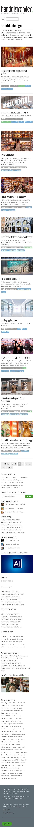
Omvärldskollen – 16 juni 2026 (15, 512)
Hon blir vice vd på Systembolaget (11, 773)
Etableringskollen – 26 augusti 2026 (12, 731)
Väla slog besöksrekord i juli (9, 624)
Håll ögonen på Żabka (12, 544)
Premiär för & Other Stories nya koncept (17, 237)
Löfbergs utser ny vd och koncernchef (13, 647)
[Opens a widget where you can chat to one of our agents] (7, 824)
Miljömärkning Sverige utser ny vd (11, 641)
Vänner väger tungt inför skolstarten (12, 775)
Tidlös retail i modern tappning (13, 196)
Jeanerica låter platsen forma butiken (12, 594)
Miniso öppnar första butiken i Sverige (12, 532)
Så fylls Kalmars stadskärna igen (11, 768)
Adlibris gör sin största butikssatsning (12, 604)
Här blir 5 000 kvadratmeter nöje (11, 616)
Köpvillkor (6, 810)
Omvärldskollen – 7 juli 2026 (14, 508)
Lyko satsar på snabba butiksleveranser (13, 734)
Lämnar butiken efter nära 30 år (11, 721)
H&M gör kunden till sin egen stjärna (16, 357)
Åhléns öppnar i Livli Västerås (10, 487)
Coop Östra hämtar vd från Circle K (12, 749)
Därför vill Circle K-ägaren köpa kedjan (13, 665)
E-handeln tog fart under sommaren (12, 723)
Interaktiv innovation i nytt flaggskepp (16, 440)
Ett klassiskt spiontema (13, 540)
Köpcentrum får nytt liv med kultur (11, 619)
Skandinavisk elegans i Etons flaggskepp (12, 399)
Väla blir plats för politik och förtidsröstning (14, 477)
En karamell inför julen (10, 278)
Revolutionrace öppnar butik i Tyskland (13, 770)
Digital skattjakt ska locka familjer (11, 627)
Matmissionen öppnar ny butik (10, 742)
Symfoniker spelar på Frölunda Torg (12, 765)
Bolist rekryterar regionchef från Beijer (13, 644)
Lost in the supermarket (13, 548)
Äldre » (9, 467)
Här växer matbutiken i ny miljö (10, 519)
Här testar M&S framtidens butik (11, 525)
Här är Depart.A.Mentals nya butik (14, 112)
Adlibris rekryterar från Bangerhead (12, 480)
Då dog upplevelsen (9, 320)
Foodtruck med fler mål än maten (11, 736)
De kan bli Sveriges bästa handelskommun (14, 752)
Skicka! (28, 496)
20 (3, 467)
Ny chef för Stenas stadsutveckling (12, 482)
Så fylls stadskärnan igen (8, 660)
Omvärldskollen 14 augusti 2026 (15, 504)
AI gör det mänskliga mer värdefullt (12, 522)
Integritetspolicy (8, 813)
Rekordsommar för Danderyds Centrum (13, 757)
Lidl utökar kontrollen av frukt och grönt (13, 762)
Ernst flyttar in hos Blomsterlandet (12, 485)
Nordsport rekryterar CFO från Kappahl (13, 760)
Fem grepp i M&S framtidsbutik (11, 663)
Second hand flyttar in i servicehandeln (13, 755)
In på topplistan (7, 154)
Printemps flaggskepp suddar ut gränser (14, 72)
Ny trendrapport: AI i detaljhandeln (14, 553)
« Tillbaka (6, 464)
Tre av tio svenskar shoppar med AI (12, 527)
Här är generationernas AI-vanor (11, 530)
